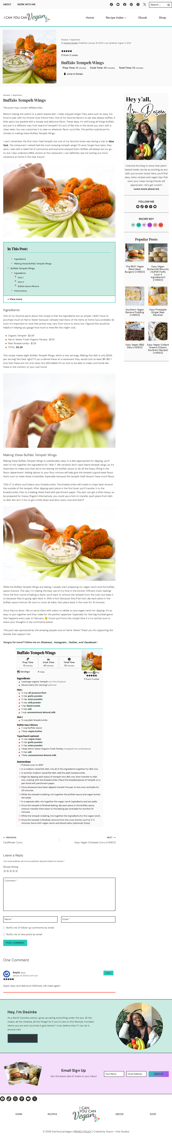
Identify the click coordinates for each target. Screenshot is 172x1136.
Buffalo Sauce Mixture (28, 286)
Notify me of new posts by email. (24, 934)
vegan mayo (34, 739)
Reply (108, 973)
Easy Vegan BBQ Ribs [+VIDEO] (135, 346)
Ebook (142, 18)
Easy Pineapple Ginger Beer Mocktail (157, 312)
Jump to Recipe (74, 73)
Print (89, 672)
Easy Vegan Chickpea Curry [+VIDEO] (95, 840)
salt (30, 709)
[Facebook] (125, 4)
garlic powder (35, 696)
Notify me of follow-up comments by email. (30, 927)
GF (133, 224)
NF (144, 224)
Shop (162, 18)
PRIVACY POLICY (83, 1131)
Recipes (64, 39)
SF (155, 224)
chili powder (34, 702)
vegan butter (35, 731)
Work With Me (26, 4)
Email (66, 919)
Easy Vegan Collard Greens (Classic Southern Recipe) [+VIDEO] (158, 348)
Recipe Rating (10, 866)
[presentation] (134, 252)
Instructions (20, 290)
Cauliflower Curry (13, 840)
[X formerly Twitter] (145, 4)
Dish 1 (20, 277)
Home (90, 18)
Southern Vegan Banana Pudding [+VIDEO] (135, 312)
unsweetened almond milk (41, 712)
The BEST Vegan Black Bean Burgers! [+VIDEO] (135, 269)
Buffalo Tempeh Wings (23, 268)
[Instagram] (138, 4)
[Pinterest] (131, 4)
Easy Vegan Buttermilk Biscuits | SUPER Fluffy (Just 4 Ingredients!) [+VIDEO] (158, 273)
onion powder (35, 699)
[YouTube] (118, 4)
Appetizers (75, 39)
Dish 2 (21, 282)
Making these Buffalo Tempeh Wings (32, 263)
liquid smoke (33, 705)
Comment (10, 880)
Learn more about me (146, 189)
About (7, 4)
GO (138, 224)
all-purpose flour (37, 692)
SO (160, 224)
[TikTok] (111, 4)
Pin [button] (97, 672)
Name (8, 919)
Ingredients (20, 259)
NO (149, 224)
